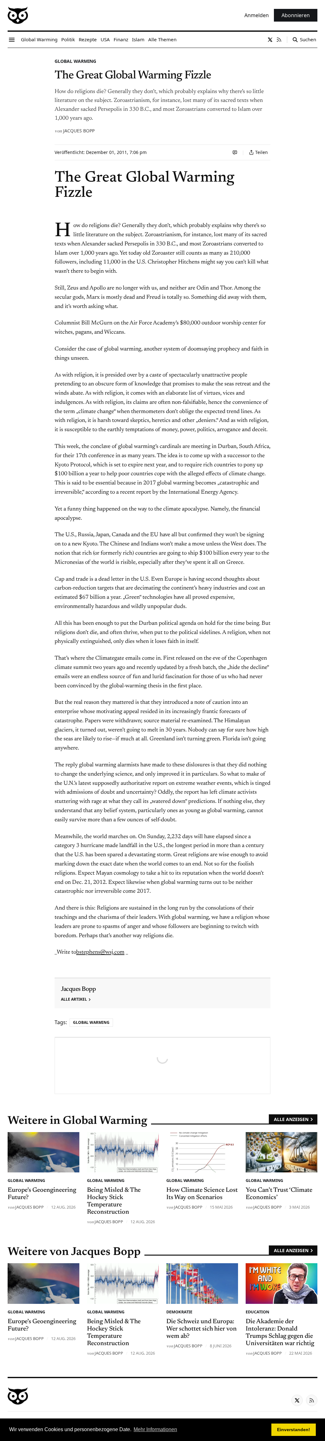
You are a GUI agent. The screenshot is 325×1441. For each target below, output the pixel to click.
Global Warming (75, 61)
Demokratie (179, 1312)
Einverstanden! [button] (293, 1429)
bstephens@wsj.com (100, 952)
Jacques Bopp (79, 131)
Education (257, 1312)
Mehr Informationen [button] (155, 1429)
